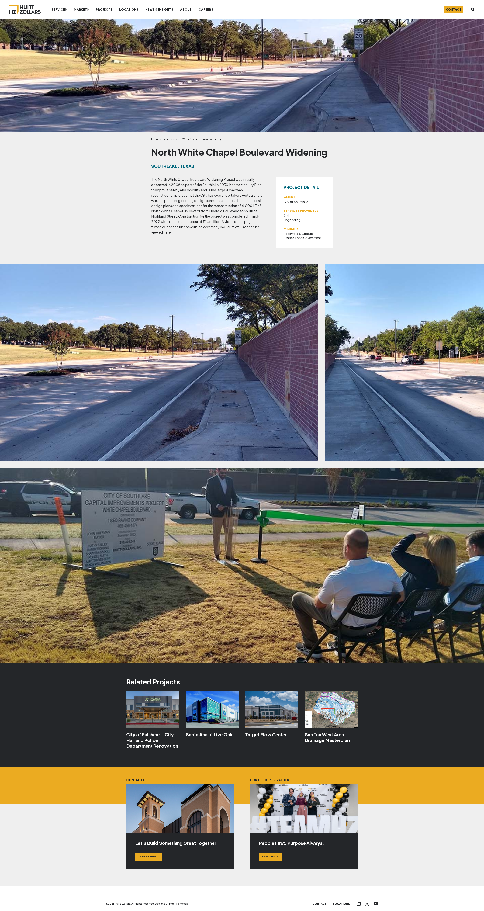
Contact (454, 9)
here (167, 232)
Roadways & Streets (298, 234)
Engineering (292, 220)
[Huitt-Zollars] (25, 9)
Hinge (171, 903)
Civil (286, 215)
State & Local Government (302, 238)
